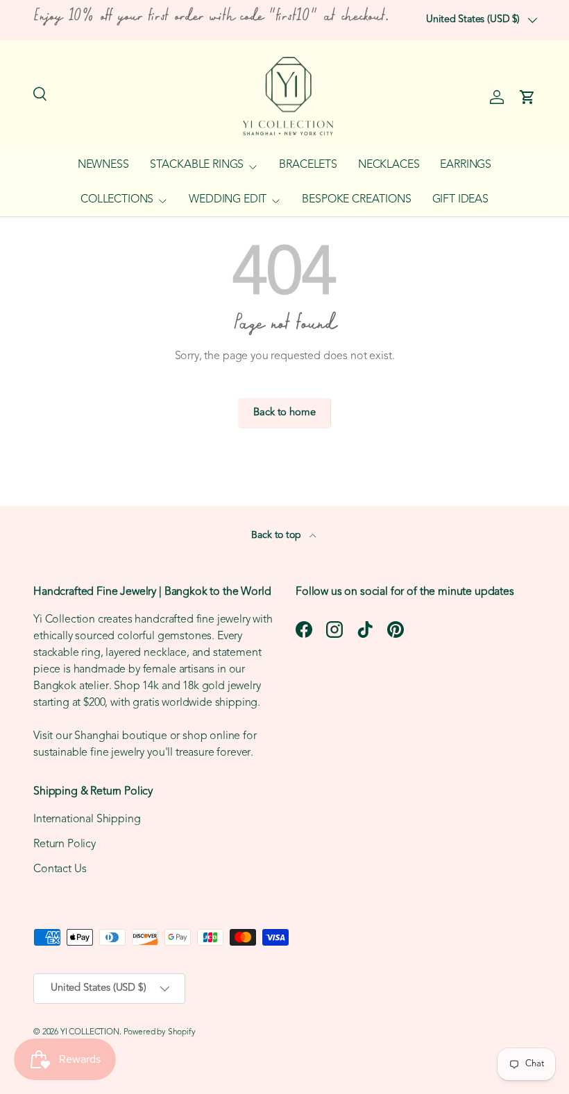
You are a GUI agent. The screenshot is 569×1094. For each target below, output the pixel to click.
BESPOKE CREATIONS (356, 199)
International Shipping (86, 819)
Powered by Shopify (160, 1032)
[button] (527, 97)
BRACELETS (308, 165)
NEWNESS (103, 165)
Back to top (277, 535)
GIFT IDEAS (460, 199)
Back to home (284, 413)
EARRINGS (465, 165)
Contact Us (59, 869)
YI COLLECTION (89, 1032)
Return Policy (64, 844)
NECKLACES (389, 165)
